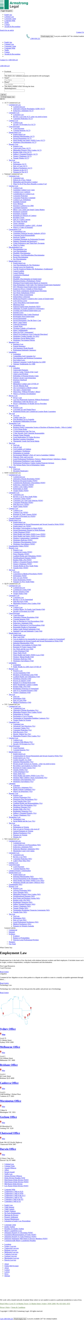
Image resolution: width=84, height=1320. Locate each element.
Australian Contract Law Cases (24, 190)
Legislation (12, 352)
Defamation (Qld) (19, 698)
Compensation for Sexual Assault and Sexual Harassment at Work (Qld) (38, 641)
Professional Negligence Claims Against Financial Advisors (33, 463)
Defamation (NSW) (20, 576)
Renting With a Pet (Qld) (21, 686)
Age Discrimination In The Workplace (26, 265)
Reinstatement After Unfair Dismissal (26, 314)
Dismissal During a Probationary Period (27, 281)
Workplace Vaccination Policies (24, 340)
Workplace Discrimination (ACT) (24, 142)
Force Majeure (18, 204)
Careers (7, 1272)
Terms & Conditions (18, 1307)
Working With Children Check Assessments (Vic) (30, 778)
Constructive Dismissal (21, 275)
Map (3, 1034)
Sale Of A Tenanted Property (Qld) (25, 690)
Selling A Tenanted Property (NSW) (25, 562)
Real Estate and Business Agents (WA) (26, 898)
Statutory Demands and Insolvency (25, 241)
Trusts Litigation (18, 223)
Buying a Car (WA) (20, 857)
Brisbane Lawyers (10, 1250)
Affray (6, 1170)
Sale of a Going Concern (21, 219)
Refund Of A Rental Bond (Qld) (24, 683)
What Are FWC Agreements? (23, 332)
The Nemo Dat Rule (20, 221)
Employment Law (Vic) (21, 758)
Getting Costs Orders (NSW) (23, 487)
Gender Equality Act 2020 (22, 760)
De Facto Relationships (12, 1213)
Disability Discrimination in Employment (27, 279)
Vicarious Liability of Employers (24, 328)
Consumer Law (14, 113)
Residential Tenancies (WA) (22, 902)
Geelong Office (8, 1117)
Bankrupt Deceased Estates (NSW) (25, 481)
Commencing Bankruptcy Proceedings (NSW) (29, 483)
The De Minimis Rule (20, 386)
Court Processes (14, 126)
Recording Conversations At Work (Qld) (27, 645)
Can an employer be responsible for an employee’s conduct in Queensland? (39, 639)
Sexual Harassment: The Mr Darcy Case (27, 320)
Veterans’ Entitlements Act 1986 (24, 364)
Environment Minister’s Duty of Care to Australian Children (34, 455)
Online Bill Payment (11, 1266)
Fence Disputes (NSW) (21, 554)
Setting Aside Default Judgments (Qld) (26, 629)
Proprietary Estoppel (20, 214)
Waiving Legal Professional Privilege (26, 940)
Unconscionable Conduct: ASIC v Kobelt (27, 225)
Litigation (12, 366)
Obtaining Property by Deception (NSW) (18, 1233)
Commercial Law (15, 105)
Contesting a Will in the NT (13, 1199)
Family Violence (10, 1211)
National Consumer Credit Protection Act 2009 (29, 362)
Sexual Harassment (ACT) (22, 138)
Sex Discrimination (19, 259)
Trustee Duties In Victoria (22, 720)
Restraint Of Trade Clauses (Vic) (24, 768)
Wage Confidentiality (20, 330)
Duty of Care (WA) (19, 920)
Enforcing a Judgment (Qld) (22, 623)
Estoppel (12, 932)
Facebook (7, 71)
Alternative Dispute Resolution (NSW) (26, 479)
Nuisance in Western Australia (23, 926)
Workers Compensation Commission (25, 538)
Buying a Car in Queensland (23, 599)
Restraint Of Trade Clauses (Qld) (24, 647)
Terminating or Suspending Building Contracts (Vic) (31, 718)
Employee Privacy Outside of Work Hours (27, 289)
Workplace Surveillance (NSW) (24, 544)
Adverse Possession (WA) (22, 890)
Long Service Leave (20, 301)
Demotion (16, 277)
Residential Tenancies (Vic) (22, 811)
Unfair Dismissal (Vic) (21, 772)
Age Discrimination (20, 251)
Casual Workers (18, 273)
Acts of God (17, 447)
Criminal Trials (9, 1166)
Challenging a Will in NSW (13, 1193)
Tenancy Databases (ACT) (22, 156)
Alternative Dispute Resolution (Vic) (25, 710)
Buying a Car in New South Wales (25, 497)
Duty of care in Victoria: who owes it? (26, 829)
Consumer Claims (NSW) (22, 498)
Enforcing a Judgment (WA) (23, 847)
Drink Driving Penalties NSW (14, 1178)
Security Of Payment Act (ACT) (24, 124)
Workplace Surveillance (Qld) (23, 661)
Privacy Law (13, 396)
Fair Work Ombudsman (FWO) (24, 293)
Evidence (12, 934)
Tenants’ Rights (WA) (20, 908)
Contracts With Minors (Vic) (23, 742)
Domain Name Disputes (21, 435)
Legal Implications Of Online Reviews (26, 437)
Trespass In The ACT (20, 172)
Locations (7, 1244)
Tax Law (12, 413)
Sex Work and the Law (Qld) (23, 649)
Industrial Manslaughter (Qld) (23, 643)
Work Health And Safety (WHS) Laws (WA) (28, 880)
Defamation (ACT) (19, 164)
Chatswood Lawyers (11, 1248)
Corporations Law (15, 229)
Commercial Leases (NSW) (22, 552)
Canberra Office (9, 1082)
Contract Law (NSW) (20, 512)
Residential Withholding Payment (24, 421)
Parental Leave (18, 312)
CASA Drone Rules (20, 429)
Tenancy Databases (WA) (22, 906)
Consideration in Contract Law (23, 194)
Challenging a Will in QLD (13, 1191)
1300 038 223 (13, 60)
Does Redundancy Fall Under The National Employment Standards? (37, 285)
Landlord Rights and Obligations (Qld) (26, 677)
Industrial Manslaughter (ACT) (24, 136)
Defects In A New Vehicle (22, 180)
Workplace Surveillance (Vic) (23, 781)
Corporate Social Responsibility (24, 235)
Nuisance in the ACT (20, 170)
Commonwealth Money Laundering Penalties (20, 1240)
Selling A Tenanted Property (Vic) (25, 813)
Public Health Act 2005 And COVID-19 (27, 667)
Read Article (4, 972)
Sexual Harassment (19, 318)
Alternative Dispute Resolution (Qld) (26, 617)
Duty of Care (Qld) (19, 700)
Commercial (13, 930)
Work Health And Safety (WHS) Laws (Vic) (28, 776)
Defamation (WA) (19, 918)
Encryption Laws (19, 360)
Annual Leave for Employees (23, 267)
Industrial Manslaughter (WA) (23, 876)
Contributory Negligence (21, 451)
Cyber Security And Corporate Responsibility (29, 433)
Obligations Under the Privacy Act (25, 402)
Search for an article (7, 30)
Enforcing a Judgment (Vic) (22, 787)
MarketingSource (10, 88)
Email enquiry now (8, 97)
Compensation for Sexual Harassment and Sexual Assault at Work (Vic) (38, 756)
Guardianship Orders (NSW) (19, 546)
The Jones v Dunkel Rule (22, 390)
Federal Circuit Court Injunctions (24, 378)
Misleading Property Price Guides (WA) (27, 894)
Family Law (8, 1205)
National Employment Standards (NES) (26, 307)
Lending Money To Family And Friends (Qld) (29, 609)
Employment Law (15, 132)
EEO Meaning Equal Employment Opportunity (29, 287)
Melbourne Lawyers (11, 1252)
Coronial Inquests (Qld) (21, 619)
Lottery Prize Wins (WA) (21, 861)
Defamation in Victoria (21, 827)
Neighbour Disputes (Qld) (22, 679)
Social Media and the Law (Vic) (24, 821)
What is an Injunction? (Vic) (23, 791)
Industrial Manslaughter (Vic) (23, 762)
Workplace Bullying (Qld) (22, 659)
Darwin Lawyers (10, 1260)
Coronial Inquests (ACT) (21, 130)
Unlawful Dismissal (20, 324)
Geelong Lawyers (10, 1256)
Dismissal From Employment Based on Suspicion (30, 283)
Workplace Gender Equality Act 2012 (26, 336)
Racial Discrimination (20, 257)
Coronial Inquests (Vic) (21, 750)
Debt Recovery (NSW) (21, 504)
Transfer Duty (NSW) (20, 568)
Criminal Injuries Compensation (20, 871)
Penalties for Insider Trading (14, 1229)
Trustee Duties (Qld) (20, 593)
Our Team (12, 944)
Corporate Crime (10, 19)
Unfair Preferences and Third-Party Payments (29, 243)
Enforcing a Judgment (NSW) (23, 485)
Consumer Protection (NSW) (23, 502)
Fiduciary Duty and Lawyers (23, 457)
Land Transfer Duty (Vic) (22, 801)
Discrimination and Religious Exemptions (27, 358)
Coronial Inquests (15, 518)
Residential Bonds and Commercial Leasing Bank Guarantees (34, 411)
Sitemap (7, 1276)
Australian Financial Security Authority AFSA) (29, 233)
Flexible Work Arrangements (23, 295)
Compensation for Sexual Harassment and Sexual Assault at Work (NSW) (38, 524)
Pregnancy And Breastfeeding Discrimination (28, 255)
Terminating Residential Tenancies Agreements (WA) (31, 910)
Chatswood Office (10, 1133)
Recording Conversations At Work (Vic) (27, 766)
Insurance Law (14, 342)
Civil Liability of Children (22, 449)
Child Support (9, 1207)
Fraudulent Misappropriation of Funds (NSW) (20, 1235)
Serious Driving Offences (13, 1176)
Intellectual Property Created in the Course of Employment (33, 299)
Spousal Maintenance (11, 1219)
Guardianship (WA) (15, 884)
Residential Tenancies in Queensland (25, 688)
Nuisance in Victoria (20, 835)
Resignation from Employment (23, 316)
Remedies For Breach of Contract (24, 215)
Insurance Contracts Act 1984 (23, 206)
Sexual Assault (9, 1172)
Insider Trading (9, 1227)
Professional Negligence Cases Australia (27, 461)
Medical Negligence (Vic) (22, 833)
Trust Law (12, 467)
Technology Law (15, 423)
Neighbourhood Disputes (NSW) (24, 558)
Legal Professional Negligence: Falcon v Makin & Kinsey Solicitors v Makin (39, 459)
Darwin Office (8, 1148)
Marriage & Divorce (11, 1215)
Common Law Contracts (21, 192)
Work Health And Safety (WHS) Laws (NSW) (29, 534)
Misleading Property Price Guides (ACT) (27, 150)
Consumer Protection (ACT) (23, 119)
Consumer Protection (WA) (22, 859)
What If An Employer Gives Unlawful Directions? (30, 334)
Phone (7, 82)
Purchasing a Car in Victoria (23, 716)
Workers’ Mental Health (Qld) (23, 657)
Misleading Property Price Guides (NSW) (27, 712)
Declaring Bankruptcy (20, 471)
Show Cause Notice (20, 322)
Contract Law (13, 120)
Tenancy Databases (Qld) (22, 692)
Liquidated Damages (20, 208)
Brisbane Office (9, 1064)
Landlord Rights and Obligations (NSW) (27, 556)
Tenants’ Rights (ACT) (21, 158)
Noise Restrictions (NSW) (22, 580)
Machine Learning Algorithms (23, 439)
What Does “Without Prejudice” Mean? (26, 392)
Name (6, 78)
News (6, 1274)
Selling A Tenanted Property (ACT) (25, 154)
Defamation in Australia (21, 453)
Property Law (13, 144)
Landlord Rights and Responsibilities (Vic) (28, 803)
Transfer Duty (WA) (20, 912)
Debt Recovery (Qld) (20, 601)
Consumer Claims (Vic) (21, 728)
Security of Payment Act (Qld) (23, 611)
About (6, 1264)
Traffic (6, 23)
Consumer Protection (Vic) (22, 730)
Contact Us (80, 32)
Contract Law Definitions (22, 200)
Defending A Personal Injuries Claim (25, 376)
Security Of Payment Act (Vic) (23, 744)
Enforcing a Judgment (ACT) (23, 111)
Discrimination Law (16, 247)
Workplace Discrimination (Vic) (24, 779)
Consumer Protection (20, 196)
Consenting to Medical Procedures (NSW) (27, 574)
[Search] (5, 56)
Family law (8, 15)
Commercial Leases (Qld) (22, 590)
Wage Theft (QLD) (19, 653)
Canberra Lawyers (10, 1254)
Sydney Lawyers (10, 1246)
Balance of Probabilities (21, 938)
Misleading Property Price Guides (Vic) (26, 736)
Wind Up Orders (19, 245)
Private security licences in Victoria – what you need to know (34, 764)
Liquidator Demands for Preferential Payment (29, 239)
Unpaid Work (18, 326)
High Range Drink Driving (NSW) (16, 1180)
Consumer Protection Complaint (24, 198)
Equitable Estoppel (19, 202)
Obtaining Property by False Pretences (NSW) (20, 1237)
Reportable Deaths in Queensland (24, 627)
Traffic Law (8, 1174)
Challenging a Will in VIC (13, 1197)
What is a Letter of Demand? (23, 227)
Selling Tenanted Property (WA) (24, 904)
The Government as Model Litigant (25, 388)
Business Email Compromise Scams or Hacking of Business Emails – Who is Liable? (42, 427)
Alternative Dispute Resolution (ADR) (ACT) (29, 109)
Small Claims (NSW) (20, 506)
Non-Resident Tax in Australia (23, 419)
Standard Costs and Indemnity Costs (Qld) (27, 631)
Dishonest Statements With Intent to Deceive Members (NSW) (25, 1239)
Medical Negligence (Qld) (22, 702)
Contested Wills (9, 21)
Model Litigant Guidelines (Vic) (24, 789)
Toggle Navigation (6, 11)
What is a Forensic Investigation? (24, 394)
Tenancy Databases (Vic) (21, 815)
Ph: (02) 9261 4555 (63, 1304)
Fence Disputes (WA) (20, 892)
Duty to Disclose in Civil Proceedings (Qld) (28, 621)
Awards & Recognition (12, 26)
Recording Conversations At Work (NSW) (27, 528)
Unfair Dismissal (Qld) (21, 651)
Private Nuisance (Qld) (21, 591)
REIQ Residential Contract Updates (25, 685)
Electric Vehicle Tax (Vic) (22, 734)
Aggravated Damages (20, 370)
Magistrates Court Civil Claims (23, 851)
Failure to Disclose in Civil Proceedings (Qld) (29, 625)
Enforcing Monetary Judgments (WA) (26, 849)
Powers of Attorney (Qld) (22, 681)
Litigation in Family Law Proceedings (17, 1221)
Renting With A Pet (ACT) (22, 152)
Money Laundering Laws (13, 1231)
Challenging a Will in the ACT (14, 1195)
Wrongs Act (17, 837)
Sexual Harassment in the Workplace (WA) (28, 878)
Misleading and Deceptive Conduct (25, 182)
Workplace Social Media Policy (24, 338)
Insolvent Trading (19, 237)
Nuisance (12, 942)
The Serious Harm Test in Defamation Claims (29, 465)
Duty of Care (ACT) (20, 166)
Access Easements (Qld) (21, 673)
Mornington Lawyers (11, 1258)
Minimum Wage (18, 305)
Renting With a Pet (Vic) (21, 809)
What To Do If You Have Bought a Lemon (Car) (30, 184)
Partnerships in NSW (20, 489)
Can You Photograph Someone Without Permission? (31, 400)
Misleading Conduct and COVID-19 (25, 384)
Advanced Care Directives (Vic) (24, 726)
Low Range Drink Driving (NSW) (16, 1186)
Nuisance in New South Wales (23, 582)
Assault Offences (10, 1168)
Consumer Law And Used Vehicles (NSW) (28, 500)
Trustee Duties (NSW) (21, 491)
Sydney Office (8, 1028)
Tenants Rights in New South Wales (25, 566)
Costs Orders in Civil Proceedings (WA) (27, 845)
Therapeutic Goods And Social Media (26, 441)
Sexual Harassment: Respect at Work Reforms (29, 530)
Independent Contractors (21, 297)
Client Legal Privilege (20, 374)
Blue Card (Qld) (18, 637)
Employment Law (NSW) (22, 526)
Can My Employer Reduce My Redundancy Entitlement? (33, 269)
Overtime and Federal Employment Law (27, 310)
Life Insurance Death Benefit (23, 348)
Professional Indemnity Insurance (24, 350)
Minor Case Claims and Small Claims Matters (29, 210)
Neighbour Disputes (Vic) (22, 807)
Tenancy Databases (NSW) (22, 564)
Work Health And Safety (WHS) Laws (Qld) (28, 655)
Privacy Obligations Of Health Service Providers (30, 403)
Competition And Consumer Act (24, 356)
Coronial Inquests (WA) (21, 869)
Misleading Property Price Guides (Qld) (27, 603)
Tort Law (12, 160)
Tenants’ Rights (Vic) (20, 770)
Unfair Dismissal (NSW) (21, 532)
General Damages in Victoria (23, 831)
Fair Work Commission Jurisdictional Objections (30, 291)
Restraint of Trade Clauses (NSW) (25, 514)
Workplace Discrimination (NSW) (25, 542)
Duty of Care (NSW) (20, 578)
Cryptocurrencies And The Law (24, 431)
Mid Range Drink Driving (13, 1184)
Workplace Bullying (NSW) (22, 540)
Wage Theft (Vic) (19, 774)
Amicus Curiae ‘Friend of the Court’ (25, 372)
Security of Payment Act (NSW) (24, 516)
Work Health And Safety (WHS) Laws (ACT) (29, 140)
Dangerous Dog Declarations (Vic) (25, 799)
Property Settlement (11, 1217)
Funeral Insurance (19, 346)
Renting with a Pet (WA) (21, 900)
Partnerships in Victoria (21, 714)
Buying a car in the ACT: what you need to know (30, 117)
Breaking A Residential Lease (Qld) (25, 675)
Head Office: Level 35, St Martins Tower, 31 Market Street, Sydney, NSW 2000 (28, 1304)
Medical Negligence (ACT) (22, 168)
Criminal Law (9, 17)
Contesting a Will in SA (12, 1201)
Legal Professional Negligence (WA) (25, 922)
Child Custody (9, 1209)
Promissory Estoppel (20, 212)
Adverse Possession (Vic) (22, 797)
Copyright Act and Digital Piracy (24, 409)
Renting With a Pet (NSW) (22, 560)
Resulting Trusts (18, 217)
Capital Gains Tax (19, 417)
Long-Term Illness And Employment (25, 303)
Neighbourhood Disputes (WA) (24, 896)
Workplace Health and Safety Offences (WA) (28, 882)
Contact (7, 25)
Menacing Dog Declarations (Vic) (25, 805)
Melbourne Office (10, 1046)
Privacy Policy (5, 1307)
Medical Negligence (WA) (22, 924)
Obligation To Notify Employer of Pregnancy (29, 308)
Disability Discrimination (21, 253)
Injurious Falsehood (20, 380)
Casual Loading (18, 271)
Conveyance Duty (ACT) (22, 148)
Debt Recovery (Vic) (20, 732)
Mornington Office (10, 1100)
